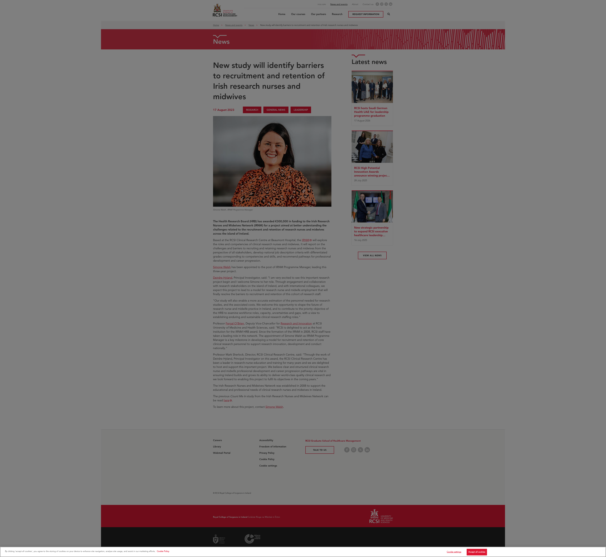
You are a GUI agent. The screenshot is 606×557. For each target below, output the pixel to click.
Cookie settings (454, 552)
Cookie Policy (163, 551)
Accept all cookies (476, 552)
